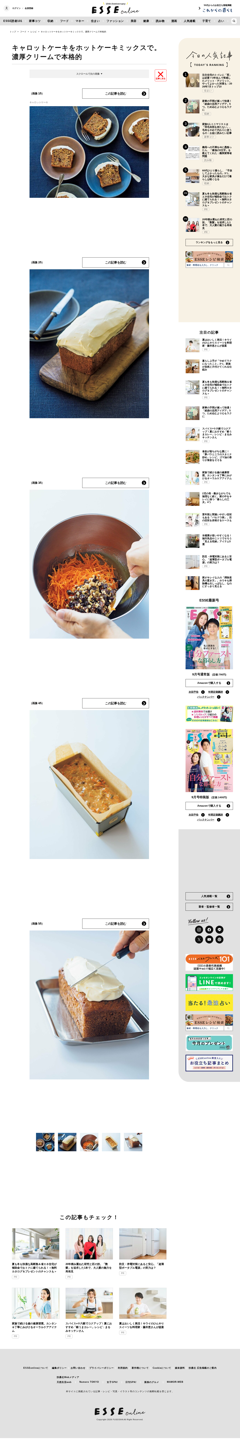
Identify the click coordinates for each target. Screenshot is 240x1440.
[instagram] (199, 930)
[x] (199, 939)
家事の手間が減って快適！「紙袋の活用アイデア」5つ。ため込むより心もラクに (217, 105)
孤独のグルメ (151, 1382)
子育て (206, 20)
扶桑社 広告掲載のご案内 (203, 1368)
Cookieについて (162, 1368)
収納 (50, 20)
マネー (80, 20)
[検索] (228, 265)
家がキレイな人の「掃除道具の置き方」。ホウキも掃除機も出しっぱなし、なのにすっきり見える (217, 582)
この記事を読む (115, 93)
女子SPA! (112, 1382)
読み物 (160, 20)
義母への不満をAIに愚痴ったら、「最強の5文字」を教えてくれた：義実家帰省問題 (217, 151)
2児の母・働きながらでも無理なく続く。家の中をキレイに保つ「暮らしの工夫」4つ (217, 498)
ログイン (16, 8)
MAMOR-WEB (175, 1382)
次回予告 (194, 691)
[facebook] (209, 930)
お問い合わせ (78, 1368)
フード (64, 20)
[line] (219, 930)
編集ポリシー (59, 1368)
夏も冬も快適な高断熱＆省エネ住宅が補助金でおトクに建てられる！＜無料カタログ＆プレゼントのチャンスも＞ (34, 1268)
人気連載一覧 (209, 896)
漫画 (174, 20)
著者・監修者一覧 (209, 906)
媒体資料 (180, 1368)
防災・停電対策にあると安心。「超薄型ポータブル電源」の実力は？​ (141, 1266)
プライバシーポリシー (101, 1368)
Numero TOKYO (89, 1382)
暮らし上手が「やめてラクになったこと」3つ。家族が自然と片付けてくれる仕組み (217, 365)
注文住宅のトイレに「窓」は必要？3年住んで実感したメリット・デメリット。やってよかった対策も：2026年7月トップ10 (217, 80)
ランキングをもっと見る (209, 242)
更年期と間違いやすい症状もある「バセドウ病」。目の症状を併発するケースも (217, 517)
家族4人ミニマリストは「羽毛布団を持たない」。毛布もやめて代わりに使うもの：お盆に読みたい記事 (217, 128)
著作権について (140, 1368)
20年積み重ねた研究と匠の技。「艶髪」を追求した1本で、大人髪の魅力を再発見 (89, 1268)
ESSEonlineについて (35, 1368)
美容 (134, 20)
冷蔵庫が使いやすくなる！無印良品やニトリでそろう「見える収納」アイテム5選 (217, 540)
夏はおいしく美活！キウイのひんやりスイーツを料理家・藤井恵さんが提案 (141, 1325)
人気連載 (189, 20)
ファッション (115, 20)
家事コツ (35, 20)
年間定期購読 (215, 691)
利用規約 (123, 1368)
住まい (95, 20)
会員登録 (29, 8)
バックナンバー (205, 696)
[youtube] (209, 939)
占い (221, 20)
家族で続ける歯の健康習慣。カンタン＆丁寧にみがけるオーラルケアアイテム (34, 1327)
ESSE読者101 (12, 20)
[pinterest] (219, 939)
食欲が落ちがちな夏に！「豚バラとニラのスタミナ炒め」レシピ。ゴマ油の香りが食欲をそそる (217, 455)
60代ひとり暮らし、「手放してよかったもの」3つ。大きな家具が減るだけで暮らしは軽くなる (217, 175)
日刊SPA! (130, 1382)
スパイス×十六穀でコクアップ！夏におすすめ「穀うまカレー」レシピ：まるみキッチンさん (89, 1327)
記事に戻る (161, 78)
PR (15, 1277)
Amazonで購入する (209, 682)
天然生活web (64, 1382)
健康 (146, 20)
